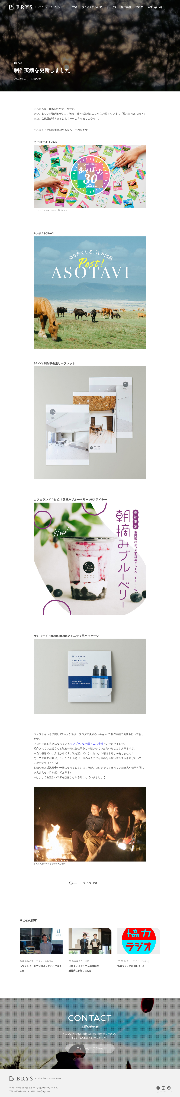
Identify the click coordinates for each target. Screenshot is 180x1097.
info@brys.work (44, 1091)
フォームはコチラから (89, 1048)
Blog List (90, 883)
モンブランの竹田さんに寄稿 (86, 743)
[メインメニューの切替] (172, 7)
